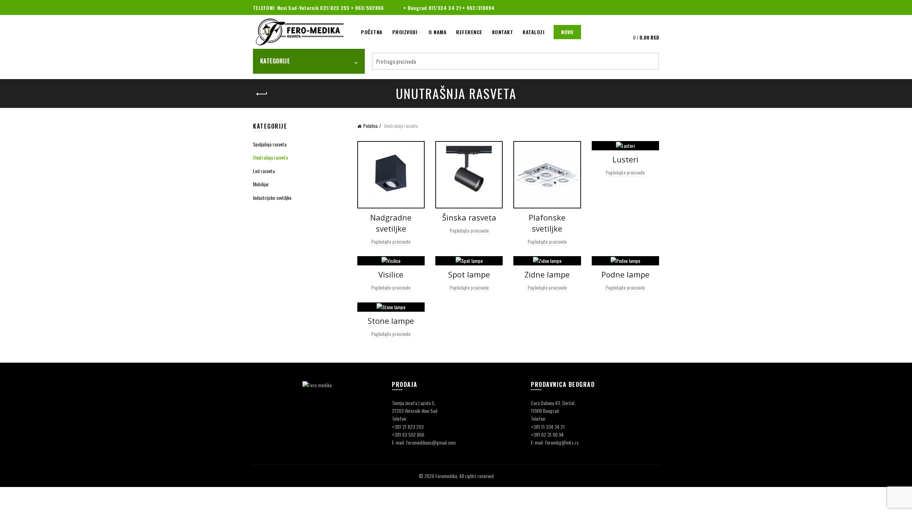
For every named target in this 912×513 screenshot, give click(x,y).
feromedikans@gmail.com (431, 442)
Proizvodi (405, 32)
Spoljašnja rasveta (269, 144)
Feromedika (446, 476)
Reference (469, 32)
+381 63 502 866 (408, 434)
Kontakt (502, 32)
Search (650, 61)
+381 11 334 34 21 (548, 426)
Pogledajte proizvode (390, 241)
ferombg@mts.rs (562, 442)
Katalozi (533, 32)
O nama (437, 32)
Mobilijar (261, 184)
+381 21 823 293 (408, 426)
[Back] (262, 94)
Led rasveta (264, 171)
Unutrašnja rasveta (270, 157)
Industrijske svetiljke (272, 197)
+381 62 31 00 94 (547, 434)
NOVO (567, 32)
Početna (372, 32)
